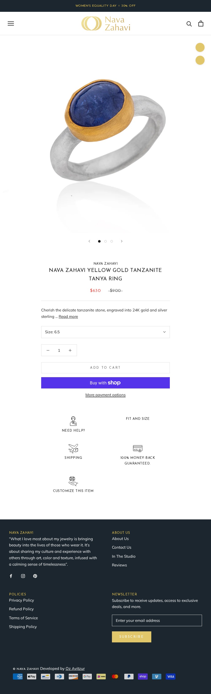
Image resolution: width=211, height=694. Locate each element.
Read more (68, 316)
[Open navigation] (11, 23)
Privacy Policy (21, 600)
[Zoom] (200, 47)
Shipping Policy (23, 626)
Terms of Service (23, 617)
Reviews (119, 565)
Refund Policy (21, 608)
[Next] (121, 241)
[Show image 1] (99, 241)
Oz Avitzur (75, 668)
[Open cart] (200, 23)
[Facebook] (11, 576)
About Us (120, 538)
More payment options (105, 394)
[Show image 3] (111, 241)
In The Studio (124, 556)
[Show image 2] (105, 241)
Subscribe (131, 637)
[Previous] (89, 241)
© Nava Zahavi (26, 669)
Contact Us (121, 547)
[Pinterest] (35, 576)
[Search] (189, 23)
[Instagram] (23, 576)
